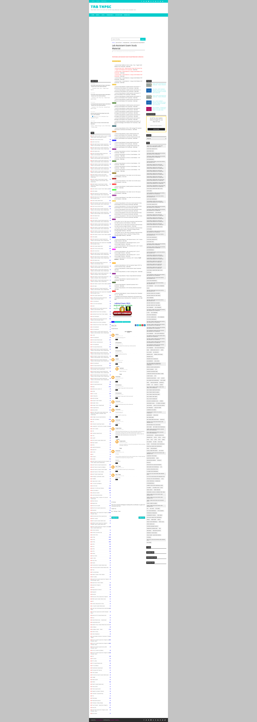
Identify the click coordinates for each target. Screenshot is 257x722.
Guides (94, 459)
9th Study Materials (97, 384)
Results (94, 594)
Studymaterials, (132, 51)
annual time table (97, 400)
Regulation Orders (97, 589)
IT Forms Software (97, 483)
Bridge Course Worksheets (99, 417)
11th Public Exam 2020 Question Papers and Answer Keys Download (100, 224)
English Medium (96, 447)
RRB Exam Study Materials (99, 599)
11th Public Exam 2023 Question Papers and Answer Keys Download (100, 231)
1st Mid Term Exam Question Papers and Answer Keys (99, 298)
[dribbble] (151, 1)
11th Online (95, 218)
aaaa (93, 386)
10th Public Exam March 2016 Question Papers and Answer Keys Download (99, 180)
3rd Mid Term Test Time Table (99, 324)
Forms (98, 1)
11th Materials (96, 215)
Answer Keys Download (98, 405)
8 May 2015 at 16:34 (119, 360)
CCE (93, 421)
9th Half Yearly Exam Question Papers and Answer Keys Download (100, 372)
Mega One (94, 503)
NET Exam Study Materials (99, 520)
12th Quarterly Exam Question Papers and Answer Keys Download (100, 289)
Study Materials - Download (99, 620)
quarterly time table (97, 582)
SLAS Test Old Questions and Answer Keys (101, 609)
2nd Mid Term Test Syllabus (99, 311)
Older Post (141, 517)
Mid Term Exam (96, 505)
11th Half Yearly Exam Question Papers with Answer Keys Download (100, 213)
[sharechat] (165, 1)
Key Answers (95, 490)
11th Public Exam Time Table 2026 (101, 234)
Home (93, 1)
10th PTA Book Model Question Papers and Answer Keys (99, 154)
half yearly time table (98, 471)
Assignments (95, 407)
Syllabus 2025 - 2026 (97, 629)
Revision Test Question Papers (100, 596)
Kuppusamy (122, 441)
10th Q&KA (94, 191)
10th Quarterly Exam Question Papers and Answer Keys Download (100, 194)
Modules (94, 510)
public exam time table (98, 574)
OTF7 (93, 546)
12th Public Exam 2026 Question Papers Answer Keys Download (100, 281)
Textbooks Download (97, 668)
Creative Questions (97, 433)
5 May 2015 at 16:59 (119, 352)
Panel (93, 553)
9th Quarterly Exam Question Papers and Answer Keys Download (100, 379)
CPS (93, 431)
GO (92, 454)
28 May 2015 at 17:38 (119, 429)
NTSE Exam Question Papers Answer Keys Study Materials (101, 527)
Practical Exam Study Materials (100, 567)
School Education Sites (98, 603)
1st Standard (95, 301)
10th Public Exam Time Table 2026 (101, 188)
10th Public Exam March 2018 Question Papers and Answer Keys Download (99, 185)
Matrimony (103, 1)
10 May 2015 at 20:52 (119, 378)
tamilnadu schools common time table (156, 492)
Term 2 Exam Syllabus (97, 650)
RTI (93, 601)
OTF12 (93, 541)
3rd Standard (95, 327)
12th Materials (96, 260)
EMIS (93, 445)
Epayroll (94, 449)
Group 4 (94, 456)
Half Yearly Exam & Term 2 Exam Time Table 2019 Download (100, 462)
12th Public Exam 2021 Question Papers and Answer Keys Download (100, 270)
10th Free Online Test (97, 139)
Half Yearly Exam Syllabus (99, 467)
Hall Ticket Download (97, 474)
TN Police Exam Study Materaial (100, 675)
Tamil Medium (96, 634)
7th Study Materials (97, 346)
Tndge (93, 677)
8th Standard (95, 363)
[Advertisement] (128, 27)
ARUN (116, 334)
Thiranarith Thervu (97, 670)
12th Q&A (94, 286)
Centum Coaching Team (98, 424)
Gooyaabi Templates (114, 720)
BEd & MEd (95, 410)
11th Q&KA (94, 236)
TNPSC (93, 681)
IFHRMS (94, 478)
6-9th (93, 335)
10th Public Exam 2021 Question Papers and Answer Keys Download (100, 161)
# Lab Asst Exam (118, 322)
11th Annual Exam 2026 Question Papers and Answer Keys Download (100, 203)
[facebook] (142, 1)
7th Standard (95, 344)
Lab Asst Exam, (126, 51)
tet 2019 (94, 658)
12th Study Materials (97, 295)
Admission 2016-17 (97, 389)
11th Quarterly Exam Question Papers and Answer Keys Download (100, 240)
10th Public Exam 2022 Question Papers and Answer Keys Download (100, 165)
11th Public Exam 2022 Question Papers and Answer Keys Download (100, 228)
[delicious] (160, 1)
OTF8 (93, 548)
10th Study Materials (97, 200)
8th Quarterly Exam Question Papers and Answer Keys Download (100, 360)
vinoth (117, 359)
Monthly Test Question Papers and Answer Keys (155, 422)
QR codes (94, 576)
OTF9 (93, 551)
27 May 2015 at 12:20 (119, 421)
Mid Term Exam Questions (99, 508)
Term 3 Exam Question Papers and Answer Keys (155, 506)
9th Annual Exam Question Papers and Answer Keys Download (100, 368)
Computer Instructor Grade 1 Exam (101, 426)
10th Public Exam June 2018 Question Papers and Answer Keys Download (99, 176)
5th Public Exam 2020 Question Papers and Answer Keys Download (100, 332)
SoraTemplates (99, 720)
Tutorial (94, 707)
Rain (93, 587)
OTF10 (93, 537)
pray (93, 569)
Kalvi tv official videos (98, 488)
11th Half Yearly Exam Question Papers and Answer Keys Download (100, 209)
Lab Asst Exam (96, 492)
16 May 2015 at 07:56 (119, 386)
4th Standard (95, 329)
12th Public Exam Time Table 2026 (101, 283)
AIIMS (93, 391)
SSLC (93, 617)
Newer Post (115, 517)
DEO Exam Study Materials (99, 440)
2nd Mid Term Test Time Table (100, 314)
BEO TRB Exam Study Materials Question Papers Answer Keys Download (99, 413)
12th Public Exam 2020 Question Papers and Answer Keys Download (100, 267)
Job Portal (94, 485)
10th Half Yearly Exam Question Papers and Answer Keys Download (100, 145)
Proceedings (95, 572)
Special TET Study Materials (99, 615)
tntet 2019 (95, 686)
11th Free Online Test (97, 206)
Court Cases (95, 428)
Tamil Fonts (95, 631)
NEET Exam (95, 518)
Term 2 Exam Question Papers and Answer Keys (155, 498)
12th (103, 15)
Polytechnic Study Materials (99, 565)
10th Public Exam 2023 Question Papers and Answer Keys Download (100, 168)
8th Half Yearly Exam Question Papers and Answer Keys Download (100, 350)
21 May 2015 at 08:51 (119, 402)
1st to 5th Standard (97, 303)
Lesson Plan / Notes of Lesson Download (154, 412)
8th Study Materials (97, 365)
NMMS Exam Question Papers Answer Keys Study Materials (99, 524)
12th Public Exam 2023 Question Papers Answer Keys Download (100, 277)
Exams (97, 15)
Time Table (95, 672)
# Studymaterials (126, 322)
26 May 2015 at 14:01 (119, 410)
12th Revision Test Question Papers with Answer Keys (155, 278)
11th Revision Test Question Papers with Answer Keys (155, 235)
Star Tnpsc (118, 466)
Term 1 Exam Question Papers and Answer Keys (100, 640)
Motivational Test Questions (99, 516)
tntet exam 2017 (96, 689)
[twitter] (144, 1)
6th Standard (95, 337)
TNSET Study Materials (98, 684)
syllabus (94, 627)
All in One (94, 393)
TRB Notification (96, 700)
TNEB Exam (95, 679)
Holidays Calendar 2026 (98, 476)
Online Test (95, 534)
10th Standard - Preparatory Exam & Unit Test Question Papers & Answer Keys (159, 109)
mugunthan (118, 428)
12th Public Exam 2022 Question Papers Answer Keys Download (100, 274)
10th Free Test (95, 141)
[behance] (156, 1)
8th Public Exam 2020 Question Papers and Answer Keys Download (100, 357)
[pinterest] (146, 1)
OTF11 (93, 539)
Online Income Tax (97, 532)
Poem (93, 562)
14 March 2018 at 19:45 (120, 452)
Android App (95, 398)
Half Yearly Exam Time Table (99, 469)
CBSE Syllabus (95, 419)
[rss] (153, 1)
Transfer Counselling (97, 693)
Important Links (96, 481)
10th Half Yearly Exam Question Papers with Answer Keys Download (100, 148)
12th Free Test (95, 251)
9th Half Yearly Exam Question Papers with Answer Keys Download (100, 375)
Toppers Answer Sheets (98, 691)
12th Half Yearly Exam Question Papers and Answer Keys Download (100, 254)
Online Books (95, 530)
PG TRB (94, 558)
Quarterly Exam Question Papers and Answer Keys (155, 453)
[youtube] (163, 1)
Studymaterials (96, 622)
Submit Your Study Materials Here (101, 624)
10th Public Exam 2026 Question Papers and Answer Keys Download (100, 172)
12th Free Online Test (97, 248)
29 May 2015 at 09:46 (123, 442)
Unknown (117, 376)
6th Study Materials (97, 339)
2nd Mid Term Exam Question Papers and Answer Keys (99, 309)
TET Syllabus (95, 665)
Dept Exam (95, 442)
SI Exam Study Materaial (98, 606)
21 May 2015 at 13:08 (123, 369)
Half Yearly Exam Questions (99, 464)
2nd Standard (95, 316)
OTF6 (93, 544)
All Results (95, 396)
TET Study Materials (97, 663)
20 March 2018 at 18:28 (120, 475)
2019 (93, 306)
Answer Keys (95, 403)
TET (93, 656)
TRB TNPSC (101, 6)
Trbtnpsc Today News (97, 703)
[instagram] (158, 1)
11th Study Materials (97, 246)
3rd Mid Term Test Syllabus (99, 322)
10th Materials (96, 151)
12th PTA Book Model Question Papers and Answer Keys (99, 263)
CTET (93, 435)
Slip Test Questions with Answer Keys (156, 476)
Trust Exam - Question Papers (100, 705)
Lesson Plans (118, 15)
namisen (121, 368)
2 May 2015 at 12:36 (119, 335)
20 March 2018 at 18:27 (120, 467)
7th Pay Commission (97, 342)
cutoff (93, 438)
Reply (117, 339)
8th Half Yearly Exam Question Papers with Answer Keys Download (100, 353)
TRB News (94, 698)
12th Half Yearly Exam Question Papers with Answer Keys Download (100, 257)
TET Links (94, 661)
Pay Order (94, 555)
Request (94, 592)
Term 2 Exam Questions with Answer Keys (155, 501)
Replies (117, 366)
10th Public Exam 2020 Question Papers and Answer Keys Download (100, 158)
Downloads (110, 15)
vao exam (94, 713)
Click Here (128, 66)
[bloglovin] (149, 1)
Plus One (94, 560)
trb (93, 695)
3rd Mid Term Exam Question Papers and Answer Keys (99, 319)
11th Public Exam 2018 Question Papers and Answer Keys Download (100, 221)
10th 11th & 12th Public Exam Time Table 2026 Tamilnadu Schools (100, 136)
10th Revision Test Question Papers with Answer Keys (155, 196)
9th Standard (95, 382)
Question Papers (96, 585)
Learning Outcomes (97, 495)
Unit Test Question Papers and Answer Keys (156, 540)
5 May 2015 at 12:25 (119, 343)
